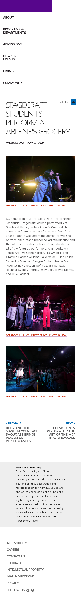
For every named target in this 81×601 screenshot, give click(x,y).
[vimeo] (27, 591)
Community (13, 82)
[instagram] (32, 591)
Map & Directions (21, 576)
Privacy (13, 583)
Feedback (14, 563)
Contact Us (16, 556)
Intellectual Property (25, 569)
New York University (28, 467)
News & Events (9, 57)
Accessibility (17, 543)
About (8, 17)
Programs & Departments (14, 31)
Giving (8, 71)
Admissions (12, 44)
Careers (13, 549)
